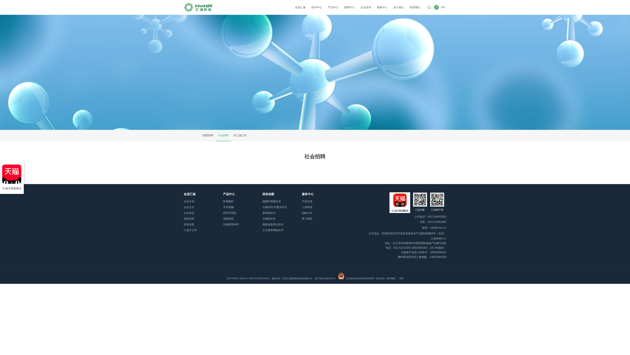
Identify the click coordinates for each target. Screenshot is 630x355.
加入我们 (398, 7)
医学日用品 (229, 213)
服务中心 (382, 7)
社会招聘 (223, 135)
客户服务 (307, 218)
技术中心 (316, 7)
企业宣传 (366, 7)
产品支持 (307, 201)
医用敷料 (228, 201)
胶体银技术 (269, 213)
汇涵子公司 (190, 230)
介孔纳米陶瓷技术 (273, 230)
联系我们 (415, 7)
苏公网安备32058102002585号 (360, 278)
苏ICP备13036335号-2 (325, 278)
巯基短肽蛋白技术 (273, 224)
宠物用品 (228, 218)
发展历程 (189, 218)
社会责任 (189, 213)
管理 (401, 278)
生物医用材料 (231, 224)
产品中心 (333, 7)
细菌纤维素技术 (271, 201)
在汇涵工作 (240, 135)
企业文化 (189, 207)
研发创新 (189, 224)
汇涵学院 (307, 207)
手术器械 (228, 207)
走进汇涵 (300, 7)
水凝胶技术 (269, 218)
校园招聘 (208, 135)
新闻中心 (349, 7)
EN (443, 7)
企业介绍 (189, 201)
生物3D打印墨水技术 (274, 207)
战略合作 (307, 213)
